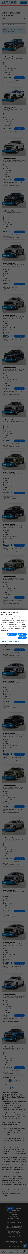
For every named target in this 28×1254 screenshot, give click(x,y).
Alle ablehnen (22, 634)
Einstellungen (22, 637)
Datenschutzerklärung (7, 641)
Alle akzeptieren (12, 634)
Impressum (18, 641)
